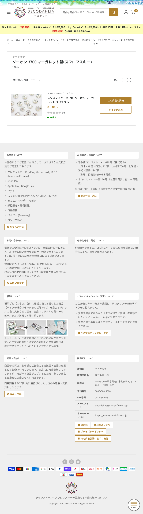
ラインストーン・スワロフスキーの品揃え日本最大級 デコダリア (71, 497)
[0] (133, 12)
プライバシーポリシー (92, 431)
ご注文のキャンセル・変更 (94, 333)
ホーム (10, 39)
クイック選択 (116, 109)
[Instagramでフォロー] (71, 461)
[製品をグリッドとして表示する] (129, 80)
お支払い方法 (16, 226)
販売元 (84, 424)
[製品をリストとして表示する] (123, 80)
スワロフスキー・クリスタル (41, 39)
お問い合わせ (16, 282)
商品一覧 (20, 39)
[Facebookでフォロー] (64, 461)
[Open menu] (134, 505)
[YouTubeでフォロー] (78, 461)
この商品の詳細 (116, 100)
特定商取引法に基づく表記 (94, 438)
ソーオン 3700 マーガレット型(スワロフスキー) (113, 41)
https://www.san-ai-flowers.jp (111, 415)
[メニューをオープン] (8, 12)
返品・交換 (15, 394)
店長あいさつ (103, 424)
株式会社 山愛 (102, 375)
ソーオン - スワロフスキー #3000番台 (74, 39)
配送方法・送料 (88, 196)
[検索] (113, 12)
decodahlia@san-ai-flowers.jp (111, 405)
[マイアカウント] (126, 12)
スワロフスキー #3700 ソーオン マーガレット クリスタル (70, 100)
